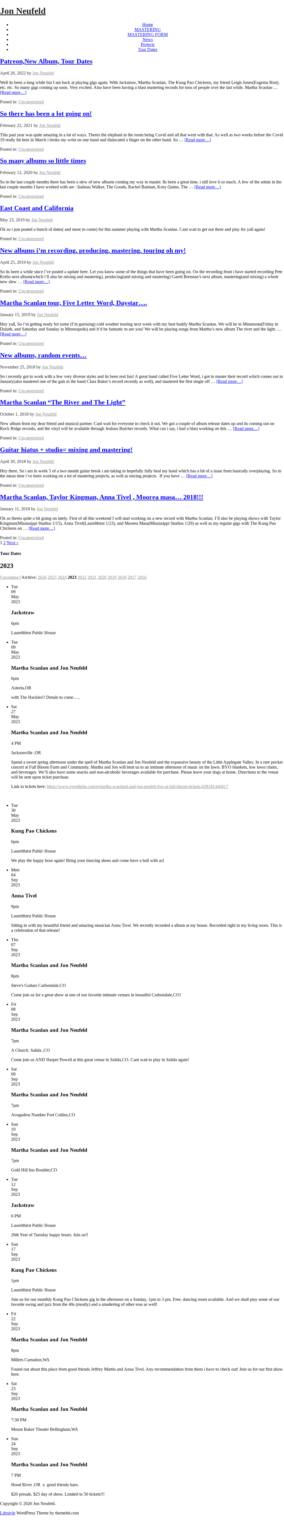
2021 (92, 577)
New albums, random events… (43, 355)
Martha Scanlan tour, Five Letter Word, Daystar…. (73, 302)
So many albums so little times (43, 160)
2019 (112, 577)
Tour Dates (147, 49)
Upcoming (9, 577)
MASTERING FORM (148, 34)
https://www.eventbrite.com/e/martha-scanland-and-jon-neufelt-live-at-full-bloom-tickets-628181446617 (137, 786)
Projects (147, 44)
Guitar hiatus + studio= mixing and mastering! (66, 449)
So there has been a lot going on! (46, 113)
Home (147, 24)
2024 (62, 577)
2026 (42, 577)
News (148, 39)
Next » (13, 542)
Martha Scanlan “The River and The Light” (62, 402)
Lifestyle (7, 1513)
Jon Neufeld (23, 11)
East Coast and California (36, 208)
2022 (82, 577)
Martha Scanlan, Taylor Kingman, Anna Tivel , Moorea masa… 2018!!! (101, 497)
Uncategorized (31, 101)
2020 (102, 577)
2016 (142, 577)
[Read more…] (13, 92)
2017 (132, 577)
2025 (52, 577)
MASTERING (148, 29)
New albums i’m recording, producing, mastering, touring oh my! (93, 250)
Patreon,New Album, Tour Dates (46, 61)
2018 (122, 577)
